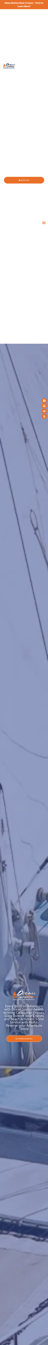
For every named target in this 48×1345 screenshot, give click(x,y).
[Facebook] (44, 400)
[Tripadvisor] (44, 411)
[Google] (44, 406)
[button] (44, 222)
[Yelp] (44, 416)
